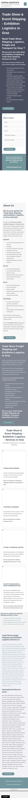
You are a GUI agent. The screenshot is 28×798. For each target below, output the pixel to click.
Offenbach (14, 652)
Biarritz (13, 656)
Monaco (11, 673)
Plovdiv (19, 675)
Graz (23, 662)
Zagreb (19, 683)
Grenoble (9, 664)
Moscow (21, 673)
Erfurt (23, 650)
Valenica (4, 681)
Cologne (14, 644)
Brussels (17, 658)
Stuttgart (17, 646)
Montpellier (16, 673)
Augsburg (9, 650)
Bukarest (4, 660)
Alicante (10, 654)
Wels (8, 681)
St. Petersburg (17, 681)
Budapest (22, 658)
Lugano (17, 670)
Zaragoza (4, 685)
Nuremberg (12, 646)
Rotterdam (8, 679)
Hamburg (16, 648)
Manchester (15, 672)
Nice (3, 675)
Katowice (4, 668)
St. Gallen (19, 679)
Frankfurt (9, 644)
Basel (23, 654)
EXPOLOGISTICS (10, 2)
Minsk (7, 673)
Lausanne (20, 668)
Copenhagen (14, 660)
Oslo (6, 675)
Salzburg (14, 679)
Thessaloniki (11, 683)
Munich (4, 646)
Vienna (11, 681)
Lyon (3, 672)
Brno (13, 658)
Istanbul (9, 666)
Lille (24, 668)
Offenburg (4, 652)
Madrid (6, 672)
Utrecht (23, 679)
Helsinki (20, 664)
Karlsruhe (15, 650)
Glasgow (4, 664)
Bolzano (24, 656)
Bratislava (9, 658)
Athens (20, 654)
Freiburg (9, 652)
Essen (3, 648)
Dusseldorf (19, 644)
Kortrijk (12, 668)
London (13, 670)
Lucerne (22, 670)
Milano (3, 673)
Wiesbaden (5, 654)
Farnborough (9, 662)
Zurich (8, 685)
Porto (22, 675)
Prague (4, 679)
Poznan (4, 677)
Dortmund (4, 650)
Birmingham (18, 656)
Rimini (7, 677)
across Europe (17, 618)
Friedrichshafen (9, 648)
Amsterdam (15, 654)
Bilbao (9, 656)
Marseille (21, 672)
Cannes (9, 660)
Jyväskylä (19, 666)
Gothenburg (15, 664)
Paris (21, 677)
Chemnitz (19, 652)
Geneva (19, 662)
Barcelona (4, 656)
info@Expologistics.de (14, 167)
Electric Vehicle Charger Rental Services (14, 624)
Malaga (10, 672)
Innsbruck (4, 666)
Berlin (7, 646)
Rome (11, 677)
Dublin (3, 662)
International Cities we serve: (11, 691)
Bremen (20, 650)
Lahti (16, 668)
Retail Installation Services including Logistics (15, 622)
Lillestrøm (4, 670)
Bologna (4, 658)
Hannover (4, 644)
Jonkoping (14, 666)
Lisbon (9, 670)
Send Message (9, 149)
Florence (15, 662)
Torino (15, 683)
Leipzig (22, 646)
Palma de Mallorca (12, 675)
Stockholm (4, 683)
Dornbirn (20, 660)
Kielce (8, 668)
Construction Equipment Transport (12, 620)
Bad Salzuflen (22, 648)
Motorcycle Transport (9, 618)
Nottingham (16, 677)
